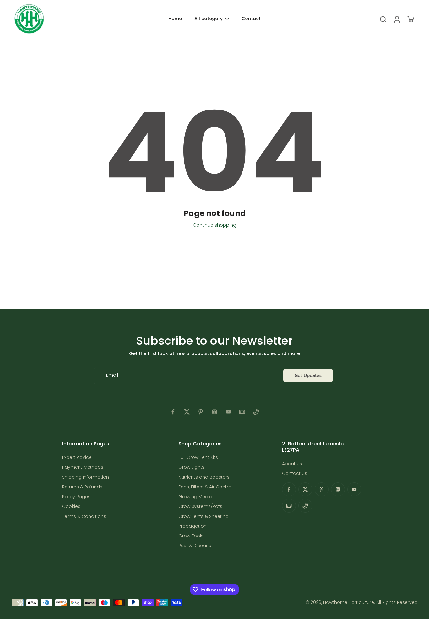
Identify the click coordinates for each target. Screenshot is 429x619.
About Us (292, 464)
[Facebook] (173, 412)
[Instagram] (214, 412)
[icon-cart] (410, 19)
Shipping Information (85, 477)
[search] (383, 19)
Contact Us (294, 473)
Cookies (71, 506)
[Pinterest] (201, 412)
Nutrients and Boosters (204, 477)
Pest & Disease (194, 546)
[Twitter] (187, 412)
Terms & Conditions (84, 516)
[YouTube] (228, 412)
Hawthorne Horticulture (348, 602)
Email (112, 376)
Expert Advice (77, 457)
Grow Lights (191, 467)
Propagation (192, 526)
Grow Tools (191, 536)
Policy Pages (76, 497)
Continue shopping (214, 225)
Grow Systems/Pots (200, 506)
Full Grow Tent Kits (198, 457)
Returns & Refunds (82, 487)
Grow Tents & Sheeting (203, 516)
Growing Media (195, 497)
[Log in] (397, 19)
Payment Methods (82, 467)
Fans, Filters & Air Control (205, 487)
